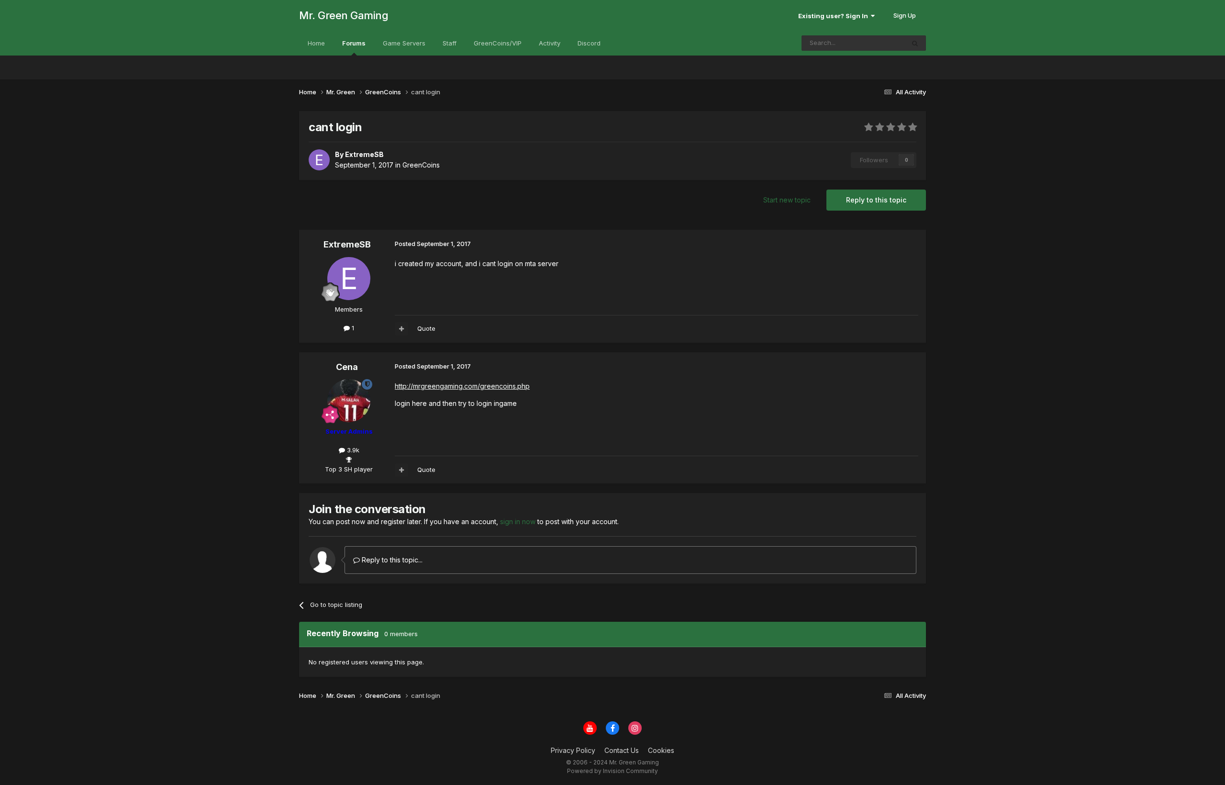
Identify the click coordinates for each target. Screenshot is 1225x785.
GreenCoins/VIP (498, 43)
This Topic (876, 42)
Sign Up (904, 15)
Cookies (661, 750)
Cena (347, 367)
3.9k (352, 450)
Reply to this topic (876, 200)
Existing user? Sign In (834, 16)
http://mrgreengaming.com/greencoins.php (462, 386)
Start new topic (787, 200)
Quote (426, 328)
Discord (589, 43)
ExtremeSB (347, 244)
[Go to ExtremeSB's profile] (319, 159)
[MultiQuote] (401, 329)
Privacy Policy (573, 750)
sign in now (517, 521)
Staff (450, 43)
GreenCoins (421, 165)
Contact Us (621, 750)
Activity (549, 43)
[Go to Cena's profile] (348, 400)
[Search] (914, 43)
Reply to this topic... (391, 560)
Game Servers (404, 43)
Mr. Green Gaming (343, 15)
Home (316, 43)
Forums (354, 43)
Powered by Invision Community (612, 770)
